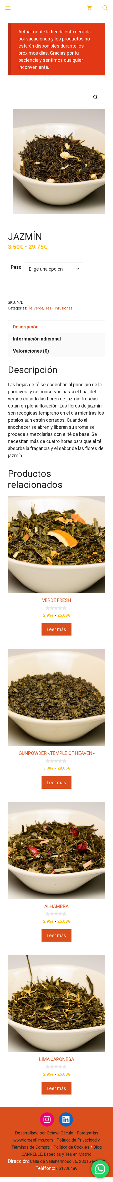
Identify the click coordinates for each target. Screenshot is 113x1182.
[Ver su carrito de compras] (89, 8)
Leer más (56, 629)
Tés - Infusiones (59, 308)
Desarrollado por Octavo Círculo (44, 1133)
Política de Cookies (71, 1147)
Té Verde (35, 308)
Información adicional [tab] (37, 339)
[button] (105, 8)
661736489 (67, 1168)
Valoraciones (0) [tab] (31, 351)
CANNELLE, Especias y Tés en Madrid (56, 1154)
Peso (16, 267)
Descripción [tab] (26, 326)
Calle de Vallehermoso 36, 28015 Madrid (67, 1161)
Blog (97, 1147)
